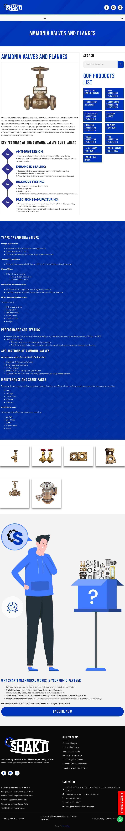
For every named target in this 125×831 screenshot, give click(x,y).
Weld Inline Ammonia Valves (92, 92)
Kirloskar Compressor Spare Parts (90, 128)
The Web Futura (66, 826)
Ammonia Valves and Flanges (114, 149)
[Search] (121, 64)
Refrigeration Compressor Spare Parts (91, 116)
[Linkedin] (113, 7)
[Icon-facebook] (106, 7)
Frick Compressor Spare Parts (112, 139)
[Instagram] (120, 7)
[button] (122, 18)
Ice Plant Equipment (111, 126)
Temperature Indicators (91, 103)
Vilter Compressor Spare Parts (112, 93)
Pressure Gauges (111, 115)
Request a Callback (121, 803)
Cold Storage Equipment (91, 149)
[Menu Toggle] (44, 18)
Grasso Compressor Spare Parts (90, 139)
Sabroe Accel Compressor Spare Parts (113, 105)
